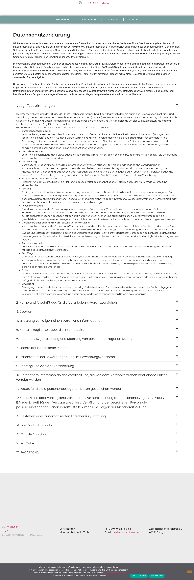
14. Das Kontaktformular (34, 425)
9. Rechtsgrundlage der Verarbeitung (45, 366)
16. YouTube (25, 443)
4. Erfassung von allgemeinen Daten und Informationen (59, 320)
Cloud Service (88, 19)
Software (113, 19)
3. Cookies (24, 311)
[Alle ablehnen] (189, 571)
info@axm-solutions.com (125, 532)
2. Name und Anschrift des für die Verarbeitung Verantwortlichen (66, 302)
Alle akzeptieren (138, 575)
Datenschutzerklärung (113, 572)
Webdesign (62, 19)
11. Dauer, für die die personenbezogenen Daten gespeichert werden (69, 389)
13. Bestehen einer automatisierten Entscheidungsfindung (61, 416)
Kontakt (133, 19)
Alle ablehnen (157, 575)
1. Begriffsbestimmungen (35, 105)
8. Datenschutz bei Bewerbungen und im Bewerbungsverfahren (65, 357)
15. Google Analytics (31, 434)
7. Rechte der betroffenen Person (41, 348)
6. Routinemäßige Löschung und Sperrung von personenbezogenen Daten (74, 339)
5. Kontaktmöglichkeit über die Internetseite (50, 330)
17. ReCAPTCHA (27, 452)
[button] (97, 105)
